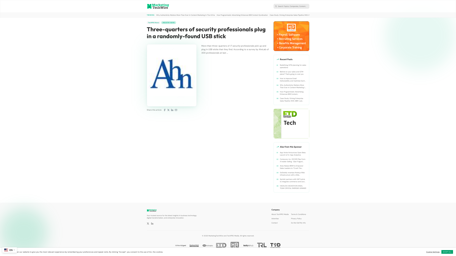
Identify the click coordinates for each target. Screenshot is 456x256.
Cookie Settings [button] (433, 252)
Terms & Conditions (298, 214)
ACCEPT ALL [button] (447, 252)
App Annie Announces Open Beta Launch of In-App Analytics (293, 153)
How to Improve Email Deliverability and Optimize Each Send (292, 79)
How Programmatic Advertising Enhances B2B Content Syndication (242, 15)
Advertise (275, 218)
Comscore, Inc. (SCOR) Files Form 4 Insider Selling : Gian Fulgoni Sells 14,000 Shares (292, 160)
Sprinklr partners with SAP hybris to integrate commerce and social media (293, 180)
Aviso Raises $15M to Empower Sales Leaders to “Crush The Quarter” (291, 167)
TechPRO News (153, 23)
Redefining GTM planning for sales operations (293, 66)
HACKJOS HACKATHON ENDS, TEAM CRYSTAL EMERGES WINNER (293, 187)
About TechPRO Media (280, 214)
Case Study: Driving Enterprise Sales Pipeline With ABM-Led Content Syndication (301, 15)
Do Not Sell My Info (298, 223)
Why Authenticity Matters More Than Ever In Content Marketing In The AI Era (185, 15)
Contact (274, 223)
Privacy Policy (296, 218)
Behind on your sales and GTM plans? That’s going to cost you (292, 73)
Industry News (169, 23)
